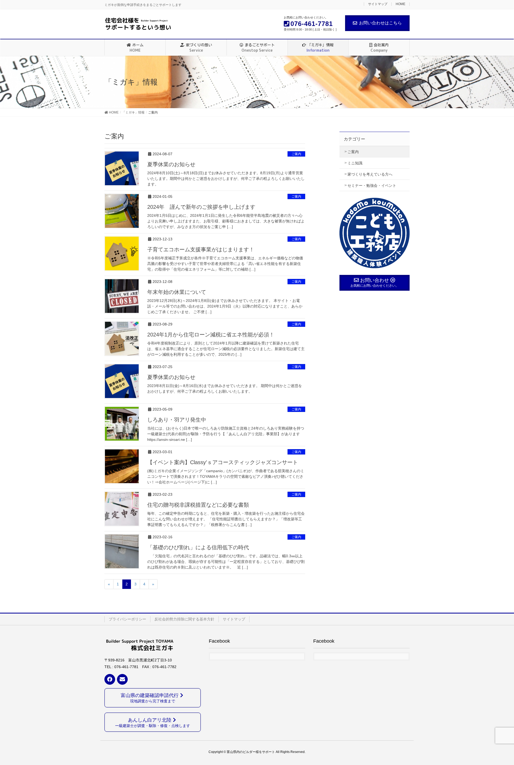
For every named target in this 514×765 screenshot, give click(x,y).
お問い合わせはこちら (380, 23)
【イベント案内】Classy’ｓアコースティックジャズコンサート (222, 462)
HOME (400, 4)
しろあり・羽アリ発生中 (176, 420)
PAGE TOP (497, 737)
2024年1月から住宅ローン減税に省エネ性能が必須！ (210, 335)
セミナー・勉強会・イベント (371, 185)
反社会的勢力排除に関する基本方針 (184, 619)
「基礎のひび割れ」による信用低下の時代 (198, 547)
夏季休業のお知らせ (171, 164)
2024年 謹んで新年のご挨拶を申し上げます (201, 207)
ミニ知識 (354, 163)
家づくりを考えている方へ (369, 174)
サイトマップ (377, 4)
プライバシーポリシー (127, 619)
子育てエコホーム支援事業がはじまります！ (200, 249)
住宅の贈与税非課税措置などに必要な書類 (198, 505)
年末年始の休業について (176, 292)
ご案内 (296, 154)
